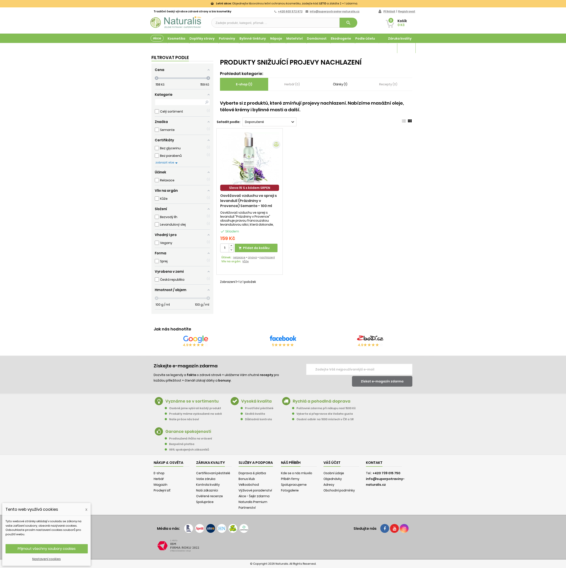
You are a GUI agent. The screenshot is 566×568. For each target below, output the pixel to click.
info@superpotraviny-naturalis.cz (334, 11)
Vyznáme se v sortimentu (192, 401)
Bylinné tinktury (252, 38)
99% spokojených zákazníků (189, 449)
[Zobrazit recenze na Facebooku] (283, 339)
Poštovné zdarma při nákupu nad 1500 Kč (326, 408)
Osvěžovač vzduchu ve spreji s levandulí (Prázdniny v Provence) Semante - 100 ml (248, 200)
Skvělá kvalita (255, 414)
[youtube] (394, 528)
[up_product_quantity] (231, 246)
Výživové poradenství (255, 490)
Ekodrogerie (341, 38)
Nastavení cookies (46, 559)
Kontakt (374, 462)
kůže (246, 261)
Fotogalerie (290, 490)
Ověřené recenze (209, 496)
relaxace (239, 257)
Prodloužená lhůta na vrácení (190, 438)
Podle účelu (365, 38)
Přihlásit (389, 11)
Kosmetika (176, 38)
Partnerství (247, 507)
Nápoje (276, 38)
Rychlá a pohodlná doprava (321, 401)
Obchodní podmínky (339, 490)
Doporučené (270, 122)
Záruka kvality (400, 38)
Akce (157, 38)
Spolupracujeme (294, 484)
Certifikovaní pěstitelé (213, 473)
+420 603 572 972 (290, 11)
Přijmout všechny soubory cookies (47, 548)
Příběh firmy (290, 479)
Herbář (159, 479)
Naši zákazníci (207, 490)
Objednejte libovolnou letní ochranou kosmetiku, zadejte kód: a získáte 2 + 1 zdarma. (287, 3)
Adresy (328, 484)
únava (252, 257)
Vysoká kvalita (256, 401)
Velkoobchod (249, 484)
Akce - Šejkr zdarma (254, 496)
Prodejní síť (162, 490)
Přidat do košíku (254, 248)
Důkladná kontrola (258, 419)
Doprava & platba (252, 473)
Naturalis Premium (253, 502)
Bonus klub (247, 479)
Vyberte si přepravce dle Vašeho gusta (324, 414)
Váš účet (331, 462)
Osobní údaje (333, 473)
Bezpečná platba (181, 444)
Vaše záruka (205, 479)
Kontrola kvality (208, 484)
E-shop (159, 473)
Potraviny (227, 38)
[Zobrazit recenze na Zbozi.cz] (370, 339)
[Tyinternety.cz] (243, 528)
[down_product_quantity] (231, 250)
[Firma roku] (283, 546)
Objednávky (332, 479)
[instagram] (404, 528)
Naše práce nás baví (184, 419)
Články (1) (340, 84)
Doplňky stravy (202, 38)
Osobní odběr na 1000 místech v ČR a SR (325, 419)
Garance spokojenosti (188, 431)
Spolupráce (205, 502)
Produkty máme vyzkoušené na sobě (195, 414)
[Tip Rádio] (232, 528)
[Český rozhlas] (188, 528)
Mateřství (294, 38)
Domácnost (317, 38)
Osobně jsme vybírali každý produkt (195, 408)
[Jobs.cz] (210, 528)
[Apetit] (199, 528)
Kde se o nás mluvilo (296, 473)
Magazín (404, 48)
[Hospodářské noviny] (221, 528)
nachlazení (267, 257)
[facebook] (384, 528)
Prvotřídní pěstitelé (259, 408)
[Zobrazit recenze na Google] (195, 339)
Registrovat (406, 11)
